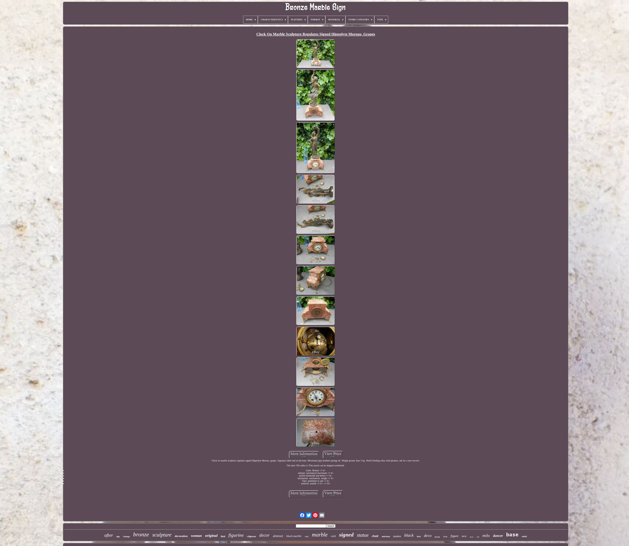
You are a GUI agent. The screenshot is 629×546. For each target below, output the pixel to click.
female (437, 537)
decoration (181, 536)
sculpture (162, 535)
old (478, 537)
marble (320, 535)
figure (454, 536)
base (512, 535)
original (211, 536)
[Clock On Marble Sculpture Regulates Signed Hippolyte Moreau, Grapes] (316, 54)
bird (419, 536)
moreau (386, 536)
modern (397, 536)
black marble (294, 536)
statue (363, 535)
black (409, 535)
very (307, 536)
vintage (126, 536)
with (333, 536)
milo (486, 535)
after (108, 535)
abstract (278, 536)
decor (264, 535)
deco (427, 535)
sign (118, 536)
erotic (524, 536)
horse (471, 537)
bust (223, 536)
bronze (141, 534)
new (464, 536)
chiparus (251, 536)
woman (196, 536)
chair (375, 536)
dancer (498, 536)
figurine (236, 535)
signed (346, 535)
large (445, 536)
